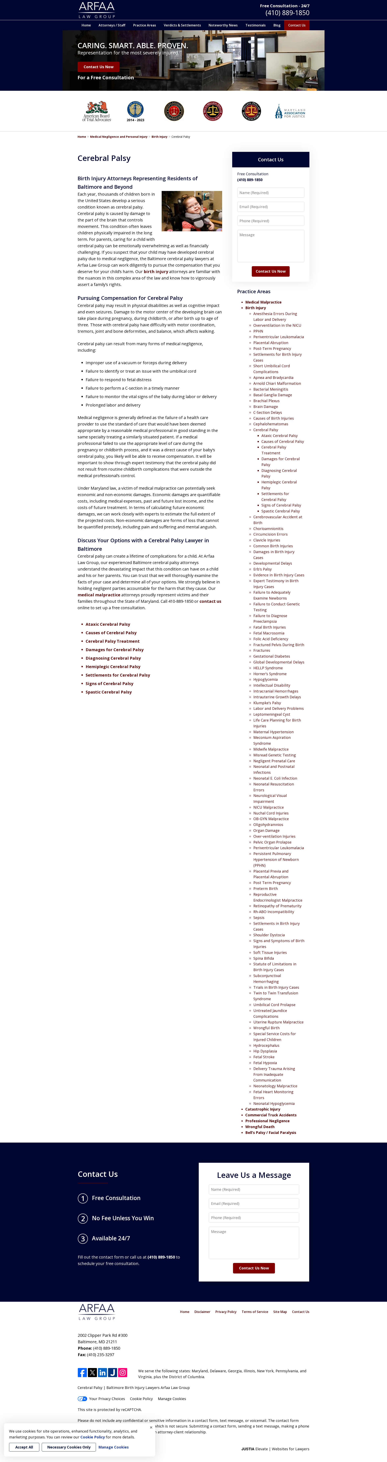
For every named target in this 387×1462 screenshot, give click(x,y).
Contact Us (297, 25)
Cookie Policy (141, 1398)
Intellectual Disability (271, 685)
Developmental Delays (272, 563)
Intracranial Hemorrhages (275, 691)
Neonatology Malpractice (275, 1085)
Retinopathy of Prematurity (277, 905)
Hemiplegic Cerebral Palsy (113, 666)
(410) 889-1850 (287, 12)
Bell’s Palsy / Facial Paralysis (270, 1132)
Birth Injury (159, 137)
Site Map (280, 1312)
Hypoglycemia (265, 679)
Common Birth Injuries (273, 545)
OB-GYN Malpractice (271, 818)
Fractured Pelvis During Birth (278, 644)
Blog (277, 25)
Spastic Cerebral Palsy (109, 692)
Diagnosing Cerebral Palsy (113, 658)
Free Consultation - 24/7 (284, 5)
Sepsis (258, 917)
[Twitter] (92, 1373)
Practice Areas (144, 25)
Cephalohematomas (270, 423)
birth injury (156, 271)
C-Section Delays (267, 412)
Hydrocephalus (266, 1045)
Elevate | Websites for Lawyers (275, 1448)
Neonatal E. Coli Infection (275, 778)
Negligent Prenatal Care (274, 760)
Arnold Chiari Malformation (277, 383)
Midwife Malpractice (271, 749)
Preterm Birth (265, 888)
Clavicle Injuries (266, 540)
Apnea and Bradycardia (273, 377)
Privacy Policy (226, 1312)
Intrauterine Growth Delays (277, 697)
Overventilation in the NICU (277, 325)
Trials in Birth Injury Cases (276, 987)
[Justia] (112, 1373)
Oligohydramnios (268, 824)
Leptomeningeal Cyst (271, 714)
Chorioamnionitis (268, 528)
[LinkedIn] (102, 1373)
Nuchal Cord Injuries (271, 813)
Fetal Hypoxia (265, 1062)
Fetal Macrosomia (268, 633)
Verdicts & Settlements (182, 25)
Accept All (24, 1447)
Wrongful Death (260, 1126)
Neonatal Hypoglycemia (274, 1103)
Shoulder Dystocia (269, 934)
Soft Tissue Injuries (270, 952)
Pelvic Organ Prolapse (272, 842)
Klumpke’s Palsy (267, 702)
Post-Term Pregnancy (272, 348)
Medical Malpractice (263, 302)
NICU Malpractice (268, 807)
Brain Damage (265, 406)
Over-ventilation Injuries (274, 836)
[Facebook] (82, 1373)
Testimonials (256, 25)
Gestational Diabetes (271, 656)
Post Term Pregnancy (272, 882)
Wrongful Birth (266, 1027)
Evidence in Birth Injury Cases (278, 574)
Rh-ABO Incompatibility (273, 911)
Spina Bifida (263, 958)
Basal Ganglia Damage (272, 394)
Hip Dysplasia (265, 1051)
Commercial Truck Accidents (270, 1115)
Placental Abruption (270, 342)
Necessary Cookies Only (69, 1447)
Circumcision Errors (270, 534)
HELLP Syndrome (268, 667)
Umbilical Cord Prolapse (274, 1004)
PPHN (258, 331)
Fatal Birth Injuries (269, 627)
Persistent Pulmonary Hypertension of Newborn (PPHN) (276, 859)
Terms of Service (255, 1312)
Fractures (261, 650)
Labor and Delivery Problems (278, 708)
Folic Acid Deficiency (270, 638)
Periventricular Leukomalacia (278, 336)
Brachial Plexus (266, 400)
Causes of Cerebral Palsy (111, 632)
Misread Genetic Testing (274, 755)
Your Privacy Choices (107, 1398)
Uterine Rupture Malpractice (278, 1022)
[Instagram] (122, 1373)
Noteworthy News (223, 25)
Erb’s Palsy (262, 569)
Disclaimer (202, 1312)
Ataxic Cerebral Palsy (108, 624)
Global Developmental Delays (278, 662)
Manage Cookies (172, 1398)
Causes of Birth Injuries (273, 418)
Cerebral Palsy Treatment (113, 641)
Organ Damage (266, 830)
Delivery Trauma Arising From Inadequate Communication (274, 1074)
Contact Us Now (98, 66)
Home (86, 25)
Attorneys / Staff (112, 25)
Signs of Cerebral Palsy (109, 683)
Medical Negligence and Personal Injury (119, 137)
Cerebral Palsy (265, 429)
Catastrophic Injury (262, 1109)
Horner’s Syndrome (270, 673)
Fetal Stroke (264, 1056)
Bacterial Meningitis (270, 389)
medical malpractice (99, 595)
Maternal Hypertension (273, 731)
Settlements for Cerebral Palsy (118, 675)
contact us (210, 601)
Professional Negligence (267, 1120)
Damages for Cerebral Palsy (115, 649)
